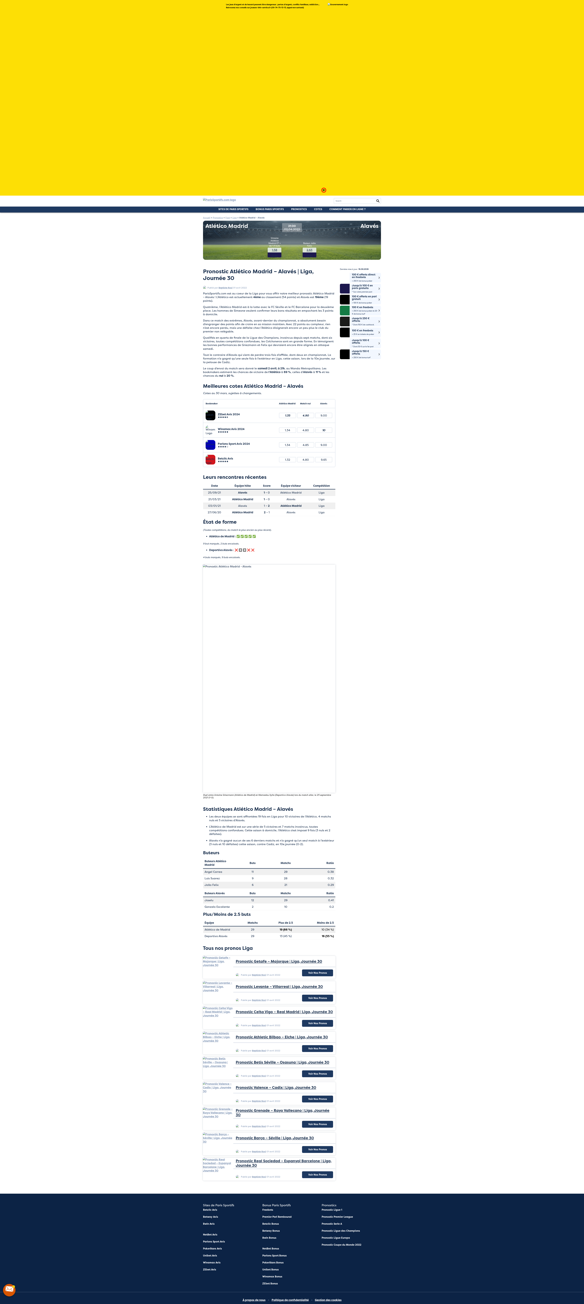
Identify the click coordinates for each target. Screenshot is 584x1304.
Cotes (318, 209)
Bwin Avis (209, 1223)
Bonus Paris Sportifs (270, 209)
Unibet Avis (210, 1255)
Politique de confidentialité (290, 1300)
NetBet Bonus (270, 1248)
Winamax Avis (212, 1262)
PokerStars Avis (212, 1248)
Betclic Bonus (270, 1223)
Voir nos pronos (317, 972)
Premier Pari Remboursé (277, 1216)
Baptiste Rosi (226, 287)
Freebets (267, 1209)
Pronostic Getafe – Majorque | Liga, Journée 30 (279, 961)
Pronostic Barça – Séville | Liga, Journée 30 (275, 1138)
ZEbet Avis (209, 1269)
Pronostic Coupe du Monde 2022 (341, 1244)
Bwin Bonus (269, 1237)
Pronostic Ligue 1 (332, 1209)
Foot (227, 217)
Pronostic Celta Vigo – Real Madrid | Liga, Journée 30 (284, 1012)
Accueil (206, 217)
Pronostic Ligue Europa (336, 1237)
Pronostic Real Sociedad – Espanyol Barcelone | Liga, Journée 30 (284, 1163)
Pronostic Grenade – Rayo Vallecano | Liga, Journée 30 (282, 1112)
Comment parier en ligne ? (347, 209)
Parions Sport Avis (214, 1241)
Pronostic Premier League (337, 1216)
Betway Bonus (271, 1230)
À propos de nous (254, 1300)
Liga (234, 217)
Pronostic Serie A (332, 1223)
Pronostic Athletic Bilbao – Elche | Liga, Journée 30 (282, 1037)
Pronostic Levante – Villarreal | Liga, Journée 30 (279, 986)
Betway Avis (210, 1216)
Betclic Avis (210, 1209)
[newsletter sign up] (9, 1290)
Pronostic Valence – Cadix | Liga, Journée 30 (276, 1087)
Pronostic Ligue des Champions (341, 1230)
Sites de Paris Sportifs (233, 209)
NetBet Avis (210, 1234)
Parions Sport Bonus (274, 1255)
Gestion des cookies (328, 1300)
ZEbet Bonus (270, 1283)
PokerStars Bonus (273, 1262)
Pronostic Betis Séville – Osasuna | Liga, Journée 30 (282, 1062)
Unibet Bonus (270, 1269)
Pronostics (299, 209)
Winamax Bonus (272, 1276)
